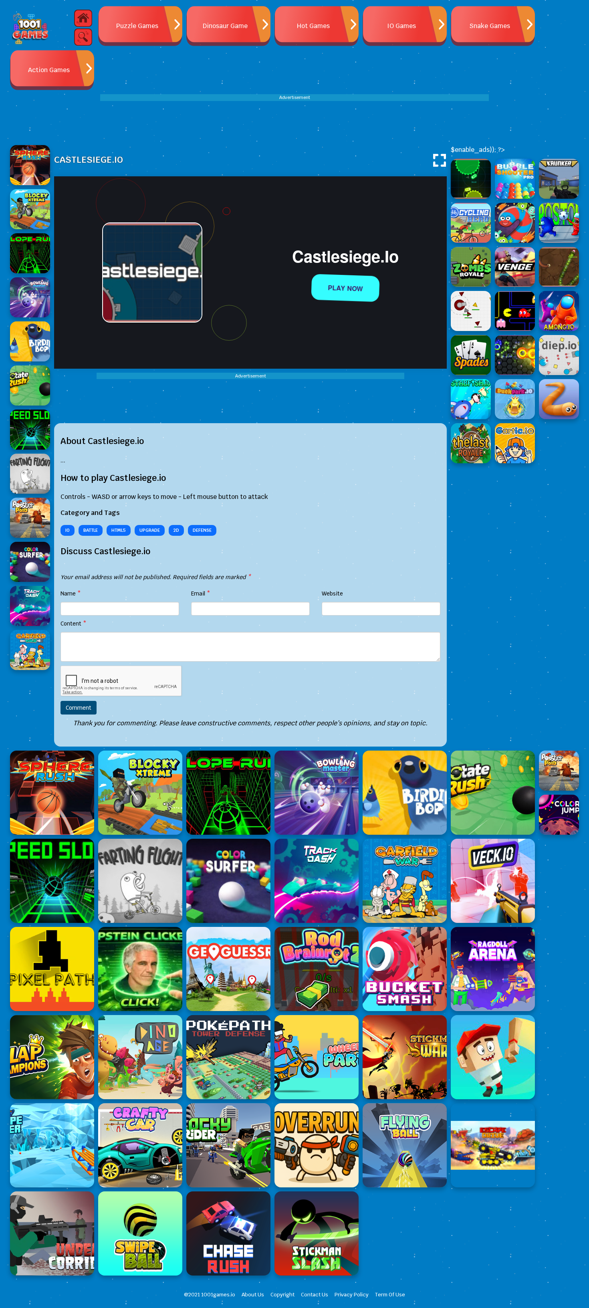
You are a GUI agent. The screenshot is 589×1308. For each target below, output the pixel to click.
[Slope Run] (228, 793)
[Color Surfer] (228, 881)
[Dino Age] (140, 1057)
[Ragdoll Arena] (493, 969)
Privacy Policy (352, 1294)
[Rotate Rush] (493, 793)
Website (332, 593)
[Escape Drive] (493, 1145)
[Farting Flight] (140, 881)
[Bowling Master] (316, 793)
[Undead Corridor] (52, 1233)
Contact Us (314, 1294)
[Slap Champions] (52, 1057)
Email (200, 593)
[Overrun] (316, 1145)
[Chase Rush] (228, 1233)
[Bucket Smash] (405, 969)
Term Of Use (390, 1294)
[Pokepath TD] (228, 1057)
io (67, 530)
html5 (118, 530)
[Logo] (30, 28)
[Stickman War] (405, 1057)
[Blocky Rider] (228, 1145)
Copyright (282, 1294)
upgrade (149, 530)
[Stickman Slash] (316, 1233)
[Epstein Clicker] (140, 969)
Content (74, 623)
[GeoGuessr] (228, 969)
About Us (253, 1294)
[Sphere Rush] (52, 793)
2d (176, 530)
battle (90, 530)
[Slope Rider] (52, 1145)
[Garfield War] (405, 881)
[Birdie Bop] (405, 793)
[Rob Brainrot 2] (316, 969)
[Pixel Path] (52, 969)
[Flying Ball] (405, 1145)
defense (202, 530)
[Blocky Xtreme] (140, 793)
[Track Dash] (316, 881)
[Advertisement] (294, 119)
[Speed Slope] (52, 881)
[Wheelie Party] (316, 1057)
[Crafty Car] (140, 1145)
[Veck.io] (493, 881)
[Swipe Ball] (140, 1233)
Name (71, 593)
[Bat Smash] (493, 1057)
